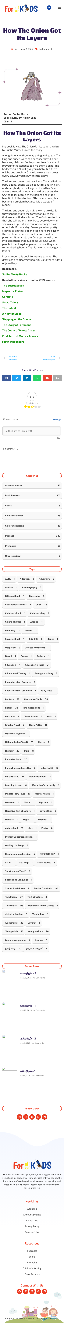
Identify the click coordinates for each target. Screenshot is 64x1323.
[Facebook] (19, 1117)
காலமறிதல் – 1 (28, 1005)
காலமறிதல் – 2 (28, 973)
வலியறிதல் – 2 (28, 1038)
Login (58, 419)
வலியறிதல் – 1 (28, 1071)
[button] (49, 7)
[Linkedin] (44, 1117)
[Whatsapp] (38, 1117)
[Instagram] (25, 1117)
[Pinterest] (32, 1117)
